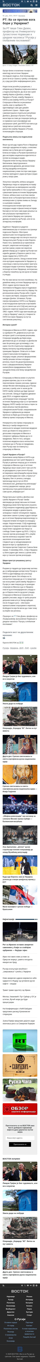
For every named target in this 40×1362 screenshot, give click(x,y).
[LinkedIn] (33, 1)
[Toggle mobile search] (31, 5)
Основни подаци (10, 1322)
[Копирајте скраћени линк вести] (20, 638)
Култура (29, 1312)
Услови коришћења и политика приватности (29, 1331)
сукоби (33, 648)
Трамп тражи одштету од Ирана (16, 990)
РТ (15, 616)
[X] (25, 1)
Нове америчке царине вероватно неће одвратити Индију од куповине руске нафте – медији (20, 981)
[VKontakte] (31, 1)
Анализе (10, 1315)
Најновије (11, 1296)
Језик (11, 1338)
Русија (6, 648)
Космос (29, 1306)
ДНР (21, 648)
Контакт (29, 1325)
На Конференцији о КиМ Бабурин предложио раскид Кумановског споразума (17, 1011)
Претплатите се (20, 1144)
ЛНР (27, 648)
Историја (10, 1325)
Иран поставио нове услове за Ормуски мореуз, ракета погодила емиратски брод (17, 959)
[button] (36, 5)
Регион (29, 1296)
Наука (29, 1309)
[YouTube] (28, 1)
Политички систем (11, 1329)
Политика (11, 1303)
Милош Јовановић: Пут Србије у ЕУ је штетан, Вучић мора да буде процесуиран (19, 999)
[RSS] (3, 1)
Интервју (29, 1300)
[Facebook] (22, 1)
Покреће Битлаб (29, 1337)
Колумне (22, 16)
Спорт (29, 1315)
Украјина (14, 648)
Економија (10, 1306)
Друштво (10, 1312)
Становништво (10, 1335)
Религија (10, 1332)
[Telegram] (36, 1)
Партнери (29, 1322)
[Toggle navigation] (35, 5)
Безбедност (10, 1309)
